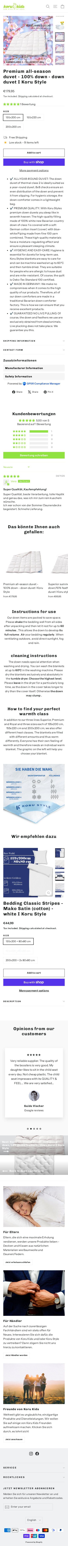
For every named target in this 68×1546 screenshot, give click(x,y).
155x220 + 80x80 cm (18, 950)
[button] (11, 104)
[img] (11, 476)
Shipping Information (19, 341)
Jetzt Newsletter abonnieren (29, 1488)
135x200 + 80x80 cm (18, 941)
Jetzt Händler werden (16, 1355)
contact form (13, 350)
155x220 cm (34, 117)
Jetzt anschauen (14, 1439)
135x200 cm (13, 117)
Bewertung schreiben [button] (34, 455)
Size (6, 111)
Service (10, 1467)
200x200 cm (13, 126)
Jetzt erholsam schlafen (17, 1262)
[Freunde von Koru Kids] (34, 1383)
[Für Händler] (34, 1293)
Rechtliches (14, 1477)
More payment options (34, 170)
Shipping (23, 96)
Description (12, 1001)
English (31, 1520)
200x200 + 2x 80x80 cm (20, 960)
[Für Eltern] (34, 1206)
